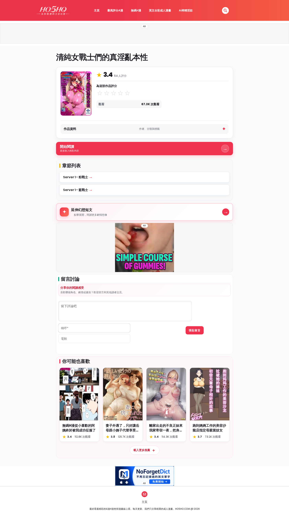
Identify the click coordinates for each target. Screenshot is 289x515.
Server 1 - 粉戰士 (76, 177)
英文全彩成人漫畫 (160, 10)
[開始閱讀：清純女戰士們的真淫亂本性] (76, 93)
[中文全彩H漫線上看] (52, 10)
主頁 (96, 10)
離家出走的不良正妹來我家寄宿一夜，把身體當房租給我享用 (166, 428)
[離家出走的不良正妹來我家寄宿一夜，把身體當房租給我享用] (166, 394)
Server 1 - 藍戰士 (76, 190)
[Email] (144, 494)
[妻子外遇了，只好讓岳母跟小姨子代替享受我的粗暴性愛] (123, 394)
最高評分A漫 (115, 10)
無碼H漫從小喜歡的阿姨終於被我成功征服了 (79, 428)
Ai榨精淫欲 (186, 10)
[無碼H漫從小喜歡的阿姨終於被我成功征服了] (79, 394)
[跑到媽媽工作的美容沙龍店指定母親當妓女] (209, 394)
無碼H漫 (136, 10)
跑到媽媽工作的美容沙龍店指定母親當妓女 (209, 428)
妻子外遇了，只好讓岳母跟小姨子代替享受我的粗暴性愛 (122, 428)
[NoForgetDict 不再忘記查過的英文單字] (144, 476)
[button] (225, 10)
